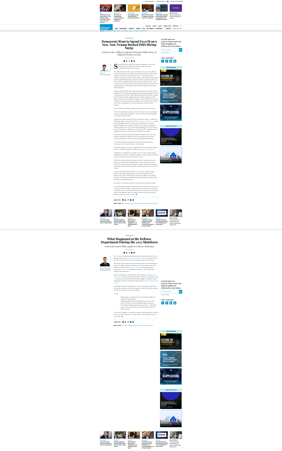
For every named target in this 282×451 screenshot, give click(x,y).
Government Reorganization (112, 30)
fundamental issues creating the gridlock (135, 258)
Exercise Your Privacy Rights (177, 1)
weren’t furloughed (136, 267)
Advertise (175, 26)
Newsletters (167, 26)
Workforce (159, 28)
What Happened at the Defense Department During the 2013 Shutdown (140, 203)
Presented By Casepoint (166, 143)
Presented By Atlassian (166, 161)
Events (155, 26)
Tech (143, 28)
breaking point (149, 149)
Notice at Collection (149, 1)
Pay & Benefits (151, 28)
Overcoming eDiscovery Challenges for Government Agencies (169, 139)
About (160, 26)
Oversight (131, 28)
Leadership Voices (177, 28)
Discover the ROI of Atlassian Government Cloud (169, 158)
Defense (138, 28)
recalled (136, 286)
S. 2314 (142, 75)
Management (123, 28)
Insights (168, 28)
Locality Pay (143, 30)
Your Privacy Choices (160, 1)
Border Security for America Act (144, 121)
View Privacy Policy (165, 52)
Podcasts (148, 26)
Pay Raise (136, 30)
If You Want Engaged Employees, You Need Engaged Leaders (137, 325)
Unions (130, 30)
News (116, 28)
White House (124, 30)
